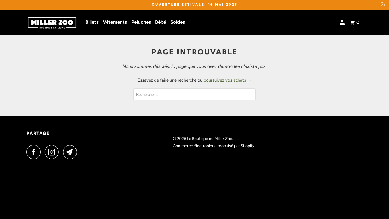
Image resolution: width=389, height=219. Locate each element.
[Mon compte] (343, 22)
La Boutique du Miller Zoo (209, 138)
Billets (92, 22)
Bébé (160, 22)
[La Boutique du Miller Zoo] (52, 22)
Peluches (141, 22)
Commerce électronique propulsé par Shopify (213, 145)
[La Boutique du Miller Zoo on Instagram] (53, 152)
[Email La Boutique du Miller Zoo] (71, 152)
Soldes (177, 22)
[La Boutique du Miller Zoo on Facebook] (35, 152)
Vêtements (115, 22)
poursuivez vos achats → (227, 80)
